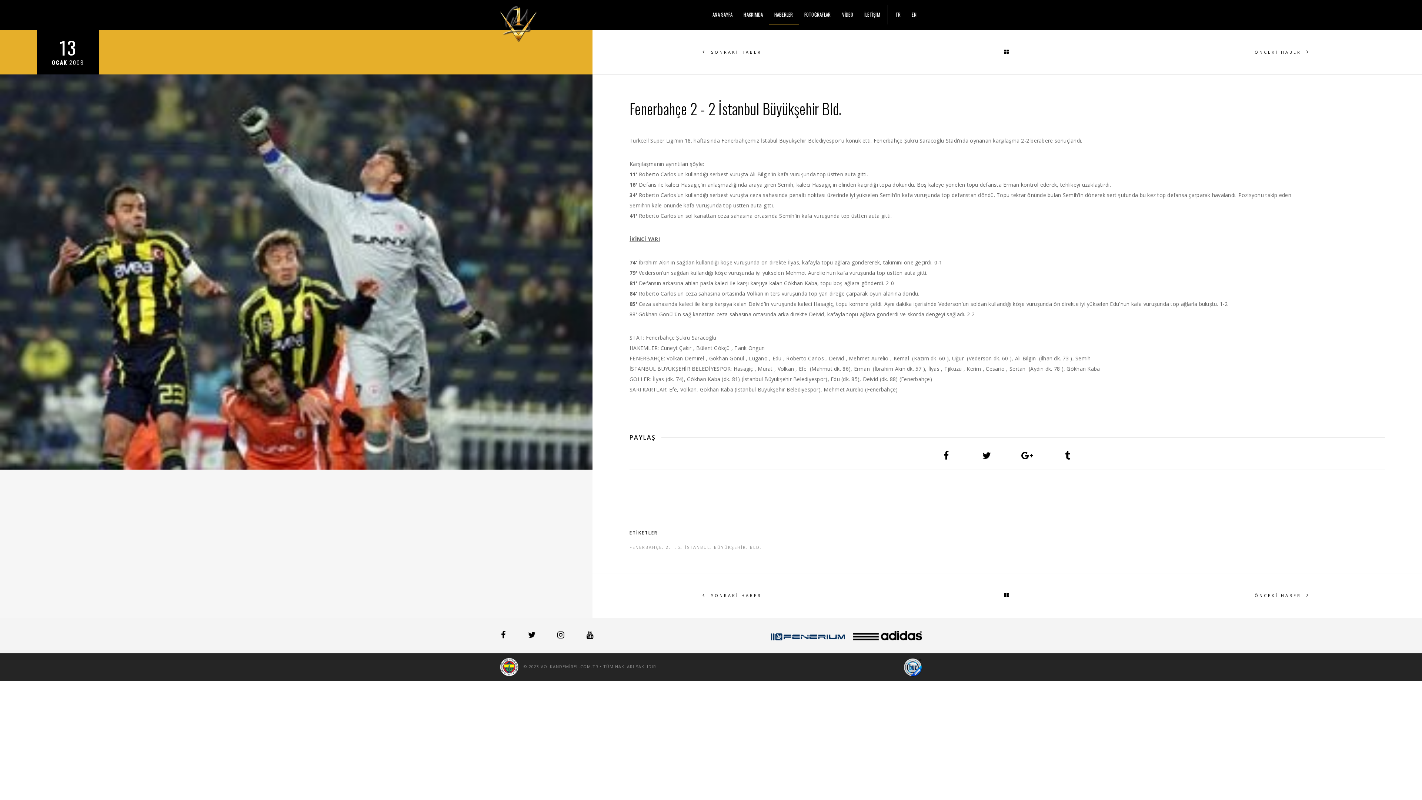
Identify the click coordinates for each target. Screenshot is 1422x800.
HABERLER (783, 14)
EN (914, 14)
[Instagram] (561, 636)
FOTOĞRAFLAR (817, 14)
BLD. (756, 547)
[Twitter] (532, 636)
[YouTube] (590, 636)
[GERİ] (1007, 52)
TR (898, 14)
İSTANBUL (697, 547)
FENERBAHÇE (646, 547)
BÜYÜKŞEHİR (730, 547)
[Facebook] (504, 636)
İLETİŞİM (872, 14)
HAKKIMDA (753, 14)
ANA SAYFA (722, 14)
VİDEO (847, 14)
